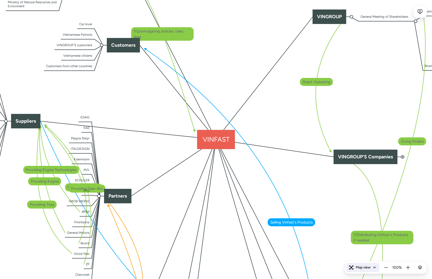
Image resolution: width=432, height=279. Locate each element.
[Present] (420, 11)
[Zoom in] (408, 267)
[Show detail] (420, 267)
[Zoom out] (386, 267)
